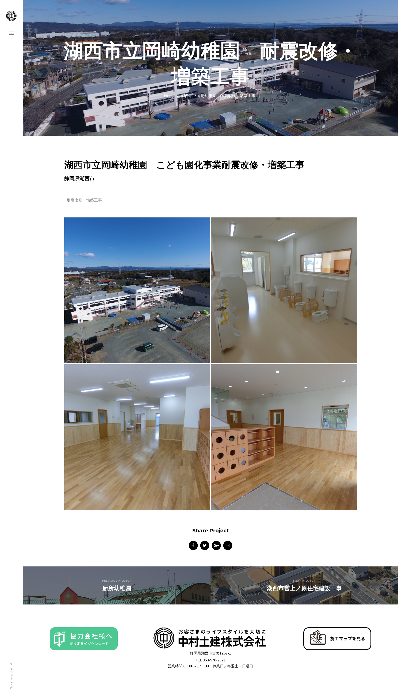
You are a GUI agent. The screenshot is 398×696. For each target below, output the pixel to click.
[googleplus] (216, 545)
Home (169, 95)
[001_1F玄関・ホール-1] (284, 437)
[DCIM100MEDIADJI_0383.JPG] (137, 290)
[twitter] (205, 545)
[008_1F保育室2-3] (137, 437)
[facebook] (193, 545)
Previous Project (116, 580)
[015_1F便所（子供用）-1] (284, 290)
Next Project (304, 580)
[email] (228, 545)
